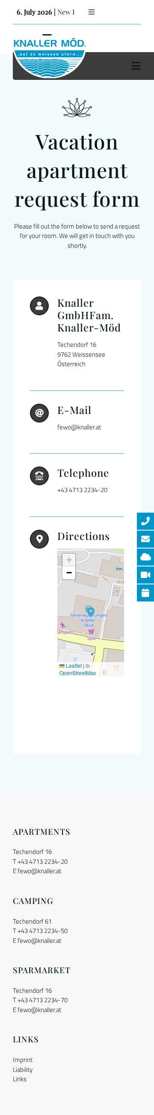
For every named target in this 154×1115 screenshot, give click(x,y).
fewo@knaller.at (39, 871)
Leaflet (73, 665)
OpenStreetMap (77, 672)
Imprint (23, 1060)
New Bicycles (46, 11)
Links (20, 1079)
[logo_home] (49, 41)
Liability (23, 1069)
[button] (91, 612)
